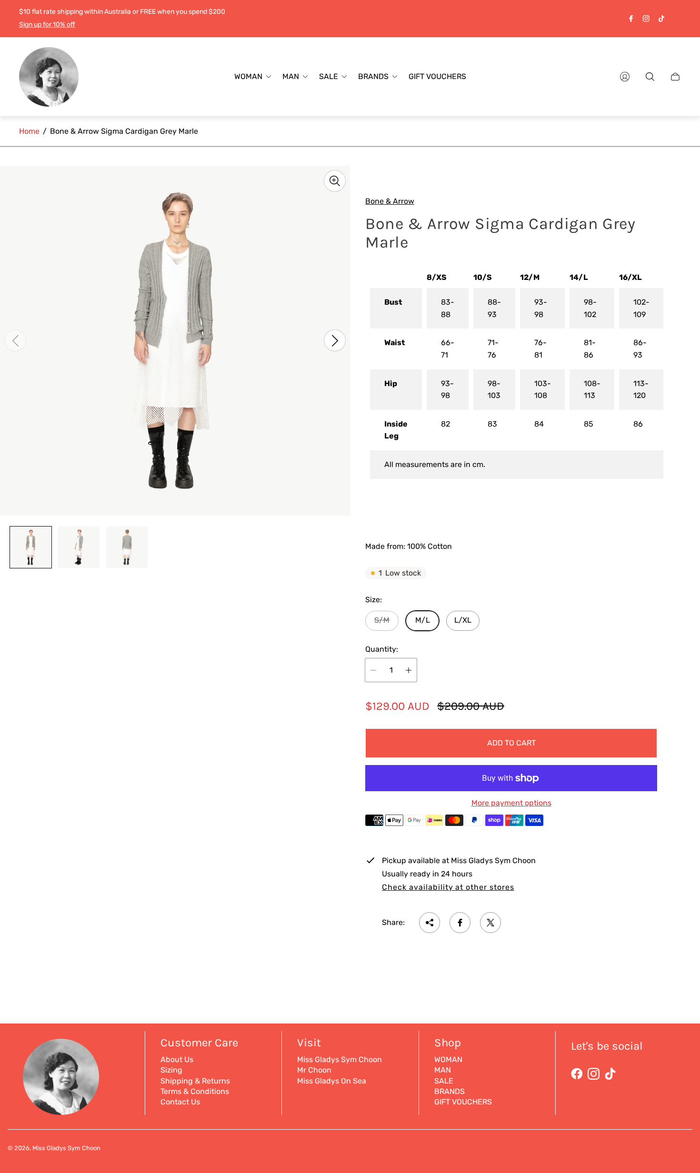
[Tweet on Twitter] (490, 922)
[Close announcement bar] (676, 18)
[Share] (429, 922)
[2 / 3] (79, 547)
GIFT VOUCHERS (463, 1101)
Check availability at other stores (448, 887)
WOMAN (448, 1059)
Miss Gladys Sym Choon (339, 1059)
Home (29, 131)
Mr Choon (314, 1069)
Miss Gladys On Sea (331, 1080)
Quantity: (381, 649)
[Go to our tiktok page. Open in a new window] (661, 18)
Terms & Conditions (194, 1091)
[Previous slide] (15, 340)
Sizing (171, 1069)
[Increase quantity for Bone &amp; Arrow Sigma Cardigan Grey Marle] (408, 670)
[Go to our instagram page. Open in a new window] (646, 18)
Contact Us (180, 1101)
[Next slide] (334, 340)
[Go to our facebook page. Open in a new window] (631, 18)
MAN (442, 1069)
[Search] (650, 76)
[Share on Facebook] (460, 922)
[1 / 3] (31, 547)
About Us (176, 1059)
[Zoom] (334, 180)
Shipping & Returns (195, 1080)
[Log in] (624, 76)
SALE (443, 1080)
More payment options (511, 803)
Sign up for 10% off (47, 24)
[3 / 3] (127, 547)
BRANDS (449, 1091)
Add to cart (511, 742)
